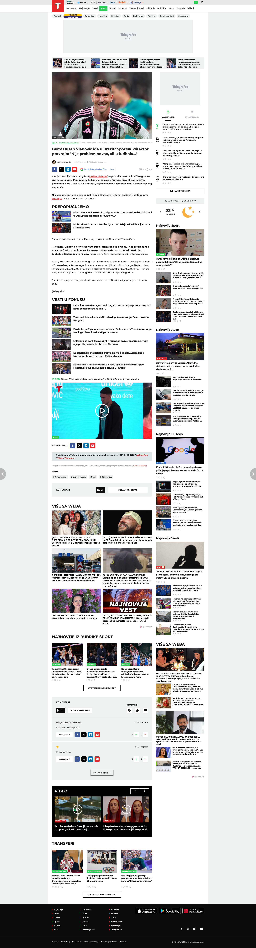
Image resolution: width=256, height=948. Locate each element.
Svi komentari (102, 772)
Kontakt (123, 942)
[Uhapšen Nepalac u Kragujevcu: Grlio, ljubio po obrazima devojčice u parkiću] (126, 809)
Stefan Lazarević (64, 162)
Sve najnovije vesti (180, 191)
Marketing (65, 942)
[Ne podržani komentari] (145, 710)
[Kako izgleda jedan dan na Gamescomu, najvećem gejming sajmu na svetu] (163, 512)
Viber (60, 458)
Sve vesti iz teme (102, 895)
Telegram (69, 458)
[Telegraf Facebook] (181, 929)
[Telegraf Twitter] (188, 929)
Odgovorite (64, 734)
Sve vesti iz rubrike (102, 688)
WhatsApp (142, 455)
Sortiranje (132, 705)
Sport (54, 143)
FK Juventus (106, 477)
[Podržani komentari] (137, 710)
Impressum (77, 942)
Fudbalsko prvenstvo (69, 143)
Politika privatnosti (109, 942)
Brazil (93, 477)
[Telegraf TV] (201, 929)
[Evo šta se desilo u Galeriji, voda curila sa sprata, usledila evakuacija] (78, 809)
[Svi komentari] (129, 710)
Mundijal (57, 198)
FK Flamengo (59, 477)
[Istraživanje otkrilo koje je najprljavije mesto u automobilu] (163, 381)
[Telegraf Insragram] (194, 929)
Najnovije (168, 225)
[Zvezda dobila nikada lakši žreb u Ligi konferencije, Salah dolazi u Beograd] (61, 321)
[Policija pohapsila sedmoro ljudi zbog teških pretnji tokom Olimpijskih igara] (102, 861)
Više (189, 8)
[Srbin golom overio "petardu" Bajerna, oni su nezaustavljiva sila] (163, 290)
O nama (55, 942)
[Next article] (253, 474)
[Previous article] (3, 474)
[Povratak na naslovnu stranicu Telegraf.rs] (58, 6)
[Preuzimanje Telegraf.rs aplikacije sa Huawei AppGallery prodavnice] (193, 911)
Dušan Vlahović (98, 176)
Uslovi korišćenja (140, 466)
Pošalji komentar (127, 490)
